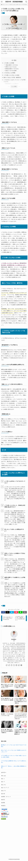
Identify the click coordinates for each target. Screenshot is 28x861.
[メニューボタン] (1, 1)
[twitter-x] (14, 665)
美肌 (4, 802)
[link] (7, 665)
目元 (4, 799)
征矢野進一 (14, 639)
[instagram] (16, 665)
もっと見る (14, 86)
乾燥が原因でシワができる (11, 65)
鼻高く (4, 805)
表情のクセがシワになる (10, 66)
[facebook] (11, 665)
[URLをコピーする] (25, 612)
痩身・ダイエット (7, 796)
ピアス (4, 790)
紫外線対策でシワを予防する (11, 83)
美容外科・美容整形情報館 (14, 1)
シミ (4, 778)
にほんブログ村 (4, 811)
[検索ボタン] (26, 1)
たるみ (4, 775)
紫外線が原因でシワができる (11, 68)
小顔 (4, 793)
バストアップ (6, 787)
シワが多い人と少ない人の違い (12, 75)
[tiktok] (19, 665)
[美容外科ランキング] (5, 814)
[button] (3, 612)
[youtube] (21, 665)
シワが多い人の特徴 (9, 63)
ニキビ (4, 784)
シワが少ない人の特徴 (9, 72)
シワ (4, 605)
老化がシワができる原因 (10, 70)
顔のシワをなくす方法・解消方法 (12, 77)
